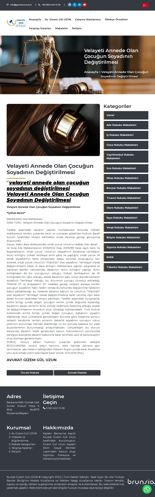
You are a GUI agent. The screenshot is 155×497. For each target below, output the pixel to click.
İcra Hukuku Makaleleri (121, 168)
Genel (110, 115)
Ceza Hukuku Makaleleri (122, 145)
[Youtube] (84, 4)
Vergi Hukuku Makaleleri (122, 227)
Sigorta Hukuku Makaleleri (124, 247)
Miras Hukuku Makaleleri (122, 178)
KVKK (110, 257)
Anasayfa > (92, 72)
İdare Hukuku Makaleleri (122, 207)
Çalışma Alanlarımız (88, 19)
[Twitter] (75, 4)
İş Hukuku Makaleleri (120, 135)
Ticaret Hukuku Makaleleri (124, 198)
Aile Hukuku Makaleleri (121, 125)
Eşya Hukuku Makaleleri (122, 217)
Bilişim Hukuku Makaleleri (123, 237)
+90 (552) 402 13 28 (50, 5)
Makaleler (61, 28)
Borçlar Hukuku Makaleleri (124, 188)
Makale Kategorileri (24, 444)
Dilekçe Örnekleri (116, 19)
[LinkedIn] (80, 4)
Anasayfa (35, 19)
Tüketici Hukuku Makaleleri (124, 267)
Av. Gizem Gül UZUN (58, 19)
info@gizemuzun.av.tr (21, 5)
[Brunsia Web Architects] (138, 482)
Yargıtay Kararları (40, 28)
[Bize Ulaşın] (147, 489)
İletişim (77, 28)
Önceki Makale (30, 372)
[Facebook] (70, 4)
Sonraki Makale (77, 372)
